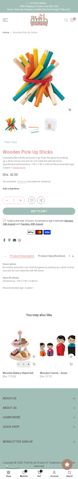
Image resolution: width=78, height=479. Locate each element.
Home (6, 32)
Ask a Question (11, 188)
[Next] (72, 256)
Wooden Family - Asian (53, 373)
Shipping (21, 181)
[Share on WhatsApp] (19, 240)
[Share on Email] (14, 240)
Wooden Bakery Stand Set (18, 373)
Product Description (22, 255)
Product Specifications (51, 255)
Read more (19, 167)
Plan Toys (11, 142)
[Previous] (5, 256)
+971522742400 (37, 3)
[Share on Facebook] (4, 240)
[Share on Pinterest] (9, 240)
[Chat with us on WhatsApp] (12, 466)
